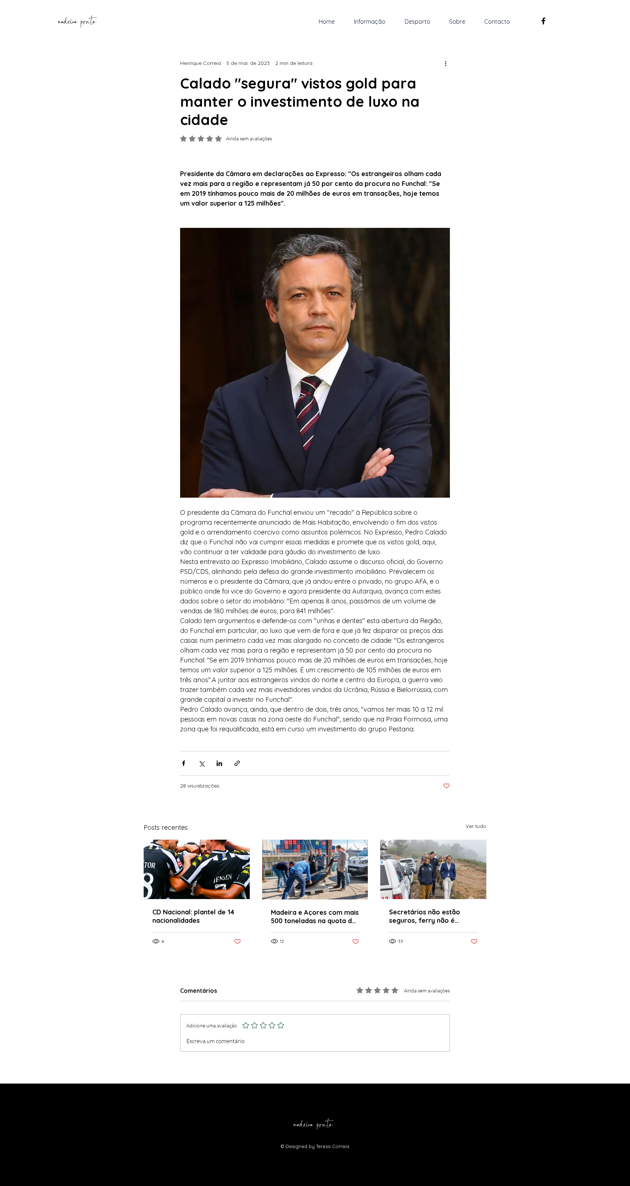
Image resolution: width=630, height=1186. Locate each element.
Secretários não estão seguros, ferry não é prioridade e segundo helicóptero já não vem (426, 916)
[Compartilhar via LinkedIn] (219, 763)
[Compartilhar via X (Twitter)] (201, 763)
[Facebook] (543, 21)
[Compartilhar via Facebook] (183, 763)
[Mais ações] (445, 63)
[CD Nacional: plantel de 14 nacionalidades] (197, 869)
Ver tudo (476, 826)
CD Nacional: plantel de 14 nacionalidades (193, 916)
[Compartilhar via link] (237, 763)
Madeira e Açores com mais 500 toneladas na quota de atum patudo (315, 916)
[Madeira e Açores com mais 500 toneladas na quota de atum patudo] (315, 869)
